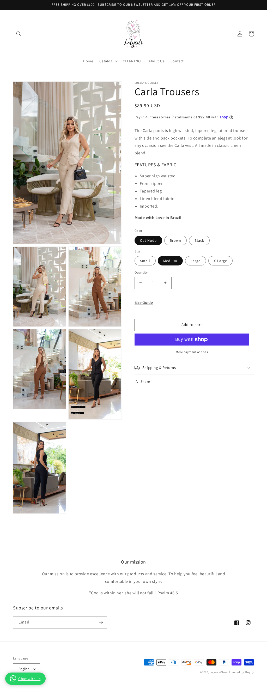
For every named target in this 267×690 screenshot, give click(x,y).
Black (199, 240)
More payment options (192, 352)
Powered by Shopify (241, 672)
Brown (175, 240)
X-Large (220, 260)
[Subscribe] (101, 622)
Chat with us (29, 678)
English (24, 669)
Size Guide (144, 302)
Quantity (141, 272)
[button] (19, 34)
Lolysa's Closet (219, 672)
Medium (170, 260)
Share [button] (145, 381)
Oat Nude (148, 240)
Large (196, 260)
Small (145, 260)
